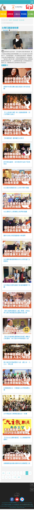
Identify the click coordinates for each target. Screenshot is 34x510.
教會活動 (3, 14)
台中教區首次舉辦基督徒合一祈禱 (15, 413)
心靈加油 (17, 14)
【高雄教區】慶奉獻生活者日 (13, 138)
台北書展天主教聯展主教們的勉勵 (15, 211)
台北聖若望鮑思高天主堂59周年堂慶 (16, 188)
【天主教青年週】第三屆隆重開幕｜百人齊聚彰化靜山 (16, 113)
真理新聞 (10, 14)
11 (2, 477)
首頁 (10, 20)
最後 (19, 477)
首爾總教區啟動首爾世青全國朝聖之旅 (16, 463)
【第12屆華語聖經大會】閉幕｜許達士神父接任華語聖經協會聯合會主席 (16, 312)
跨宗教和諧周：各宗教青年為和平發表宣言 (16, 163)
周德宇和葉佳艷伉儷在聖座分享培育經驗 (16, 87)
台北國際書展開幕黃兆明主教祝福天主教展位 (16, 260)
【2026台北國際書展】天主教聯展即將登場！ (17, 438)
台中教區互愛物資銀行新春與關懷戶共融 (16, 286)
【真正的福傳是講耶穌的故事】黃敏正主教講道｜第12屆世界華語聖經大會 (16, 337)
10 (30, 473)
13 (9, 477)
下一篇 (14, 477)
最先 (3, 473)
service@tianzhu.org (26, 504)
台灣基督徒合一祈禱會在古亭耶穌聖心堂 (16, 389)
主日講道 (30, 14)
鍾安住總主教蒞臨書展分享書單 (14, 235)
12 (6, 477)
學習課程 (24, 14)
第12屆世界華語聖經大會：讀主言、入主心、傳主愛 (16, 363)
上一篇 (8, 473)
